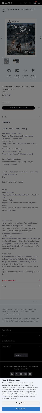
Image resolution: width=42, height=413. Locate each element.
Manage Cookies (21, 403)
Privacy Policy (6, 396)
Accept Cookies (21, 409)
